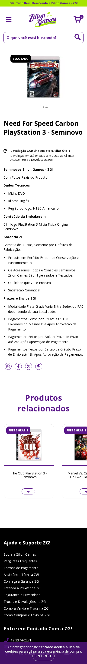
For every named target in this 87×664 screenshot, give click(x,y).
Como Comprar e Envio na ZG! (27, 615)
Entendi (43, 656)
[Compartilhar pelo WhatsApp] (8, 366)
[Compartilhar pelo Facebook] (19, 368)
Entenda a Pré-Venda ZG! (22, 588)
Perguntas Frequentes (20, 561)
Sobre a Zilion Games (20, 554)
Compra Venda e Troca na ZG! (26, 608)
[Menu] (8, 19)
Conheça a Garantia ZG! (21, 581)
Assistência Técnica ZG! (21, 574)
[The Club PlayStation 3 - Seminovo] (28, 491)
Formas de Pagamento (21, 568)
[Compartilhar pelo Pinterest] (38, 368)
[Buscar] (77, 37)
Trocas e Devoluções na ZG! (25, 601)
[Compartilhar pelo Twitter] (29, 368)
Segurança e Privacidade (22, 595)
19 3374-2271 (21, 640)
